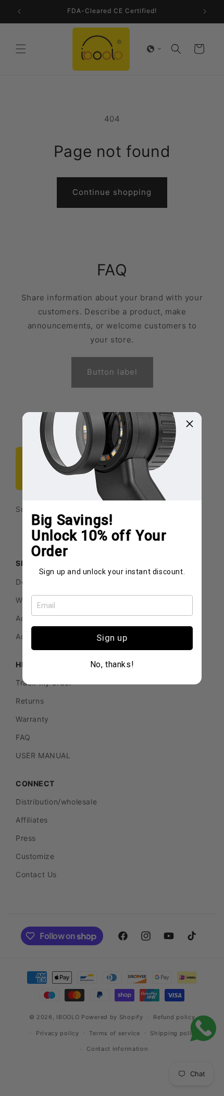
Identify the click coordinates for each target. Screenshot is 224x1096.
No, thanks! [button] (112, 665)
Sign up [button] (111, 637)
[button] (189, 424)
